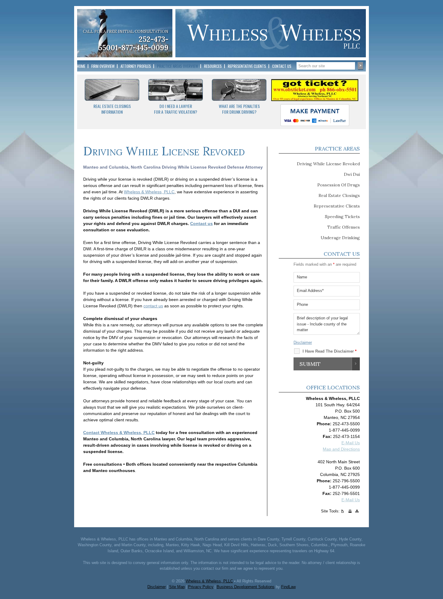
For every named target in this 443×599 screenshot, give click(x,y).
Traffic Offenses (343, 227)
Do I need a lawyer (175, 106)
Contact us (201, 223)
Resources (213, 66)
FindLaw (288, 587)
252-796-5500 (346, 480)
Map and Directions (341, 449)
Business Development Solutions (246, 587)
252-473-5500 (346, 423)
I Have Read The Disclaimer (330, 351)
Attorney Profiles (136, 66)
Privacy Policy (200, 587)
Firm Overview (103, 66)
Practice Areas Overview (177, 66)
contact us (153, 305)
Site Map (177, 587)
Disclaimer (303, 342)
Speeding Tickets (342, 216)
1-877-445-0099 (141, 47)
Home (81, 66)
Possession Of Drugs (338, 185)
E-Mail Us (350, 442)
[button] (437, 555)
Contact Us (281, 66)
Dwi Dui (352, 174)
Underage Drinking (340, 237)
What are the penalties (239, 106)
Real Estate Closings (112, 106)
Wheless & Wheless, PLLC (149, 191)
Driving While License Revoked (328, 163)
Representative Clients (247, 66)
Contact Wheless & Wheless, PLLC (119, 432)
